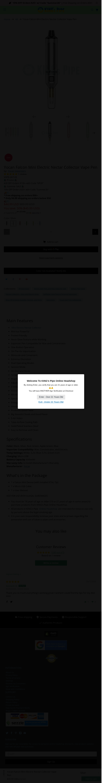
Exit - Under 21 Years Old (51, 402)
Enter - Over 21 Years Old (51, 397)
